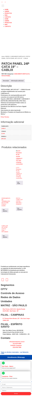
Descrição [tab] (6, 80)
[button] (3, 5)
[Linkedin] (7, 280)
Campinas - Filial (7, 376)
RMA (6, 15)
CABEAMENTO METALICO (17, 56)
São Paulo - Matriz (7, 366)
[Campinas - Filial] (3, 373)
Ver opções (5, 210)
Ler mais (18, 183)
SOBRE (7, 11)
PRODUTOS (8, 13)
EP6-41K (3, 138)
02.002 (3, 133)
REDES (7, 56)
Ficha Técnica (5, 117)
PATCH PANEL (6, 75)
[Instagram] (3, 280)
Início (3, 56)
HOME (6, 9)
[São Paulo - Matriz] (3, 363)
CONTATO (8, 17)
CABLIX (3, 128)
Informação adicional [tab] (17, 80)
